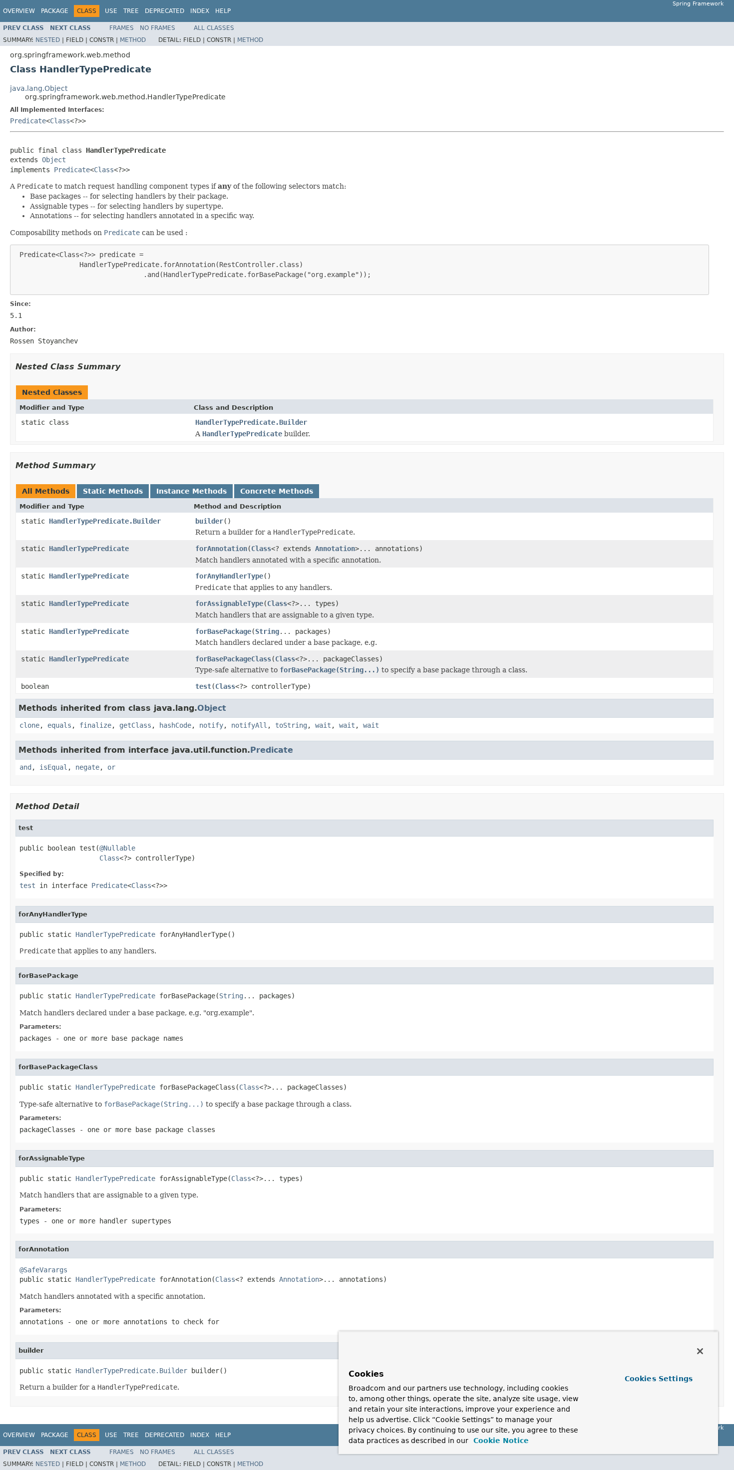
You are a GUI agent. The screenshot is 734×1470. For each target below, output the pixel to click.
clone (29, 725)
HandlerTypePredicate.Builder (251, 422)
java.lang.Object (38, 88)
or (111, 767)
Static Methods (113, 491)
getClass (135, 725)
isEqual (53, 767)
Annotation (335, 549)
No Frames (157, 27)
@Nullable (117, 848)
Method (133, 39)
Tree (131, 10)
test (203, 686)
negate (87, 767)
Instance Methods (191, 491)
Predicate (28, 121)
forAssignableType (229, 603)
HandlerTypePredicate (89, 549)
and (25, 767)
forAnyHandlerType (229, 576)
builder (209, 521)
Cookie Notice (500, 1441)
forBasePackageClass (233, 659)
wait (323, 725)
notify (211, 725)
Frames (121, 27)
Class (60, 121)
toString (291, 725)
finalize (95, 725)
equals (59, 725)
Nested (47, 39)
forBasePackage (223, 631)
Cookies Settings (659, 1379)
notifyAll (249, 725)
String (267, 631)
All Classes (214, 27)
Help (223, 10)
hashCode (175, 725)
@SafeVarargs (43, 1270)
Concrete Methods (276, 491)
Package (54, 10)
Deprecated (164, 10)
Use (111, 10)
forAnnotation (221, 549)
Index (199, 10)
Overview (19, 10)
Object (54, 160)
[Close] (700, 1351)
